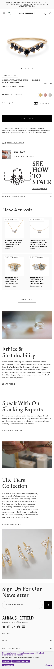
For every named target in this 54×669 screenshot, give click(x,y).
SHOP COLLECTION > (12, 525)
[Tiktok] (13, 627)
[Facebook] (4, 627)
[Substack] (23, 627)
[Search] (9, 13)
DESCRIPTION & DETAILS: (13, 196)
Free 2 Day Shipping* (15, 143)
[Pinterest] (18, 627)
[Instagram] (8, 627)
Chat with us (18, 156)
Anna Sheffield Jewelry (18, 622)
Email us (30, 156)
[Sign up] (48, 605)
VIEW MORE (27, 300)
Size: (4, 102)
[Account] (45, 13)
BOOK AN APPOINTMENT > (15, 430)
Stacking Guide (39, 189)
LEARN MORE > (9, 384)
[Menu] (3, 13)
